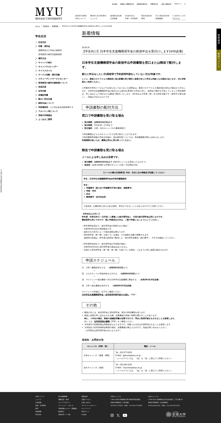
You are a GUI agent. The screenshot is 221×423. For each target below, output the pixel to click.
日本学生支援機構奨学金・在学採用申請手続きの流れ (105, 295)
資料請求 (218, 39)
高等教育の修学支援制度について (53, 83)
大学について (80, 17)
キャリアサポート (64, 402)
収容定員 (42, 87)
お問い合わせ (86, 402)
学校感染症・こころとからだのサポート (56, 107)
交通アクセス (86, 399)
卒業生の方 (154, 4)
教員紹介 (61, 411)
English (114, 4)
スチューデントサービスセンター (53, 79)
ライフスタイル (45, 70)
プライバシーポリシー (89, 405)
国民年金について (46, 103)
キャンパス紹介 (45, 62)
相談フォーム (218, 60)
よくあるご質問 (45, 119)
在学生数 (42, 91)
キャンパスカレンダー (48, 66)
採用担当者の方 (142, 4)
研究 (146, 17)
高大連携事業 (62, 396)
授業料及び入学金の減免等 (50, 50)
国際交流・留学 (63, 399)
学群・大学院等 (131, 17)
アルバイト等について (48, 111)
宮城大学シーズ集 (64, 414)
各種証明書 (43, 95)
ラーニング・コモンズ (65, 405)
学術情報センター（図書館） (68, 408)
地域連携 (162, 17)
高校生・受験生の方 (127, 4)
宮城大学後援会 (45, 115)
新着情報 (55, 26)
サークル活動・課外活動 (49, 75)
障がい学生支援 (45, 99)
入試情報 (115, 17)
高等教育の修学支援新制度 (50, 54)
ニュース (98, 17)
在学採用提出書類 (102, 321)
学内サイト (178, 4)
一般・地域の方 (166, 4)
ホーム (37, 26)
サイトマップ (86, 408)
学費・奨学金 (44, 46)
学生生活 (179, 17)
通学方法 (42, 58)
